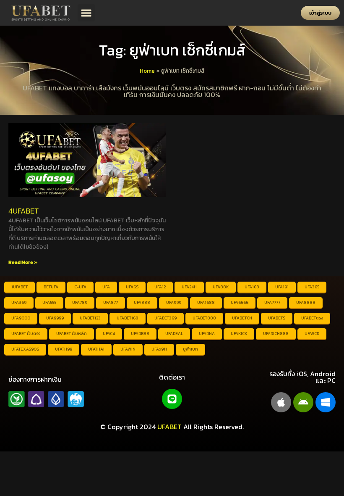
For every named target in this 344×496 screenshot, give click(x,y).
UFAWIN (128, 349)
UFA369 (18, 302)
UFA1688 (206, 302)
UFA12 (160, 287)
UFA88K (221, 287)
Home (147, 70)
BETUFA (51, 287)
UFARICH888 (276, 333)
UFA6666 (239, 302)
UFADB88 (140, 333)
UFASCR (312, 333)
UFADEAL (174, 333)
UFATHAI (96, 349)
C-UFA (80, 287)
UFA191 (282, 287)
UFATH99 (63, 349)
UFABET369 (165, 318)
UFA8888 (305, 302)
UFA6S (132, 287)
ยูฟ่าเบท (190, 349)
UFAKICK (239, 333)
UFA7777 (272, 302)
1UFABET (19, 287)
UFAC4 (109, 333)
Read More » (22, 262)
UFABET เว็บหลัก (71, 333)
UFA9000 (20, 318)
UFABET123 (90, 318)
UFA (106, 287)
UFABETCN (242, 318)
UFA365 (312, 287)
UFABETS (276, 318)
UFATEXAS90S (25, 349)
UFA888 (142, 302)
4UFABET (23, 210)
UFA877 (110, 302)
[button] (86, 12)
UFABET (169, 427)
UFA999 (173, 302)
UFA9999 (55, 318)
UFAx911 (159, 349)
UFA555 (49, 302)
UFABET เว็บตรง (25, 333)
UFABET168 (127, 318)
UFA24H (189, 287)
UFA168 (252, 287)
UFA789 (79, 302)
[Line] (172, 399)
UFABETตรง (312, 318)
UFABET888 (204, 318)
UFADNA (207, 333)
